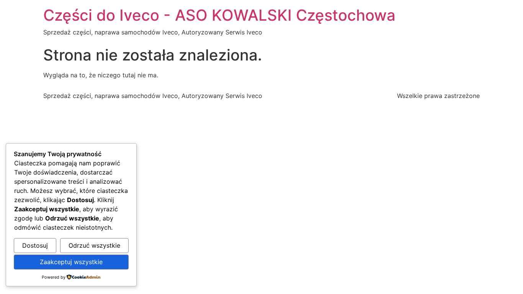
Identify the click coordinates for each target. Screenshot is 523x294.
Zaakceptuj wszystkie (71, 262)
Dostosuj (35, 245)
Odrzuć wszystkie (94, 245)
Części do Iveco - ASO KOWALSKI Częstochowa (219, 15)
